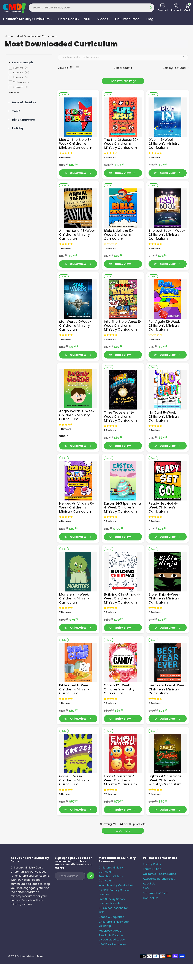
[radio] (71, 67)
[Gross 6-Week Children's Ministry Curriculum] (78, 753)
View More (14, 92)
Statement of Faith (155, 893)
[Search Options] (185, 57)
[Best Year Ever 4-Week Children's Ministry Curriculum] (168, 662)
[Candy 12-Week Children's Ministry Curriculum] (123, 662)
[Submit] (90, 875)
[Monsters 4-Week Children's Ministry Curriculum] (78, 571)
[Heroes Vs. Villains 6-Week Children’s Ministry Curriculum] (78, 480)
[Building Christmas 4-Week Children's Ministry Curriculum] (123, 571)
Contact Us (150, 898)
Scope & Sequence (111, 917)
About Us (149, 883)
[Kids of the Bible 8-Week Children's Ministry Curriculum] (78, 117)
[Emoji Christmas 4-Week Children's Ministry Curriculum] (123, 753)
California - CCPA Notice (159, 874)
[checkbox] (29, 67)
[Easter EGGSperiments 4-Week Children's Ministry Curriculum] (123, 480)
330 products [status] (123, 68)
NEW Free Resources (112, 944)
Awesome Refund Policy (159, 879)
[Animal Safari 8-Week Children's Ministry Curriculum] (78, 208)
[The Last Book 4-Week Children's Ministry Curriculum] (168, 208)
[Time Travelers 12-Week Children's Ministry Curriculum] (123, 390)
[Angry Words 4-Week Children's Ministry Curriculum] (78, 388)
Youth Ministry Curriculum (116, 885)
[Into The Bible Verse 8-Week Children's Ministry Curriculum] (123, 299)
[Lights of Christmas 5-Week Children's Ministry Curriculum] (168, 753)
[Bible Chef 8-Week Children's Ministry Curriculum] (78, 662)
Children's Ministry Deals (30, 956)
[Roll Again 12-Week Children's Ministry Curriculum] (168, 299)
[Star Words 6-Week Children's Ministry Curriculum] (78, 299)
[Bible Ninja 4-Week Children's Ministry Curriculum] (168, 571)
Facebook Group (110, 930)
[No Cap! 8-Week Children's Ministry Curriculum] (168, 390)
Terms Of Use (152, 869)
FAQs (146, 888)
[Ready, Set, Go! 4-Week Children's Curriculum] (168, 480)
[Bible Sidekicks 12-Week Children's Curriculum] (123, 208)
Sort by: (174, 68)
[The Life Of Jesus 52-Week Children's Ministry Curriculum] (123, 117)
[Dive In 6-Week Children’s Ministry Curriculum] (168, 117)
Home (9, 36)
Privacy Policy (152, 864)
